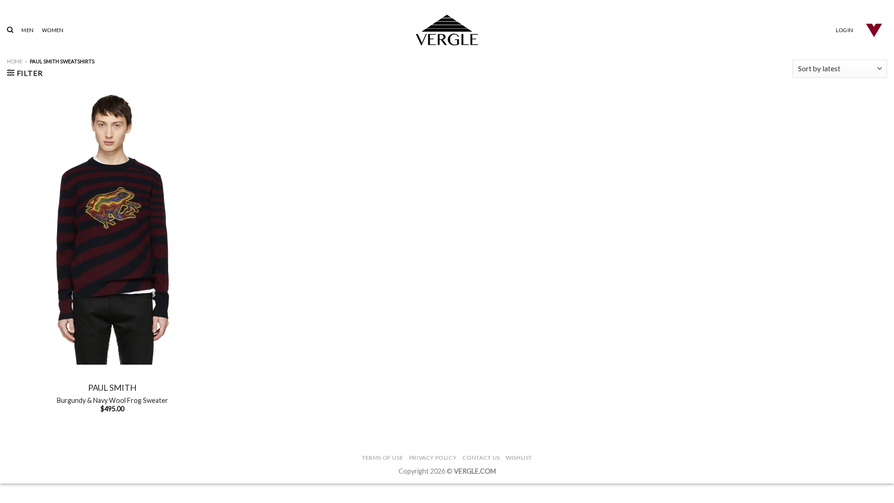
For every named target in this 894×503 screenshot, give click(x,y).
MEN (27, 30)
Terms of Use (382, 457)
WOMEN (52, 30)
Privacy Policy (433, 457)
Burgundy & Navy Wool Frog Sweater (112, 400)
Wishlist (519, 457)
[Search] (10, 29)
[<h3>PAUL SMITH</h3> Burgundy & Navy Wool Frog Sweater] (112, 229)
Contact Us (481, 457)
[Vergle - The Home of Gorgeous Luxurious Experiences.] (447, 30)
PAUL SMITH (112, 387)
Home (14, 61)
